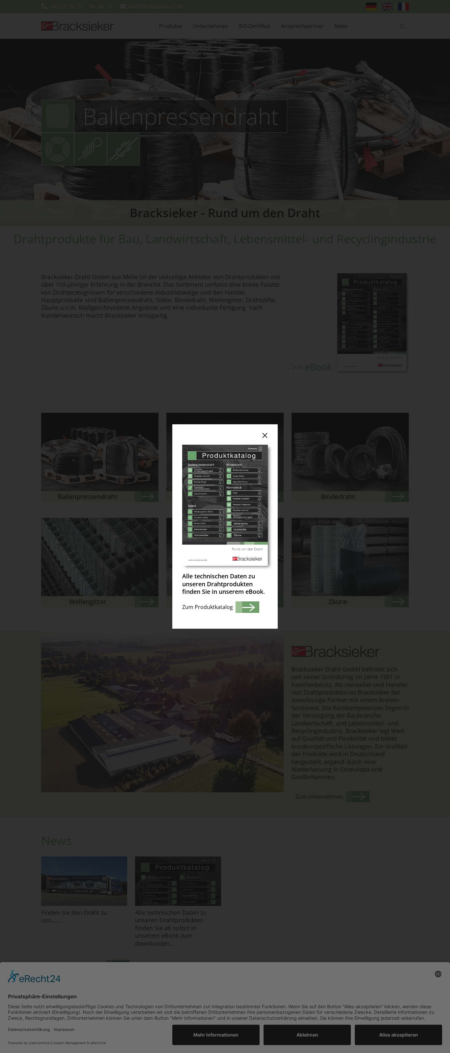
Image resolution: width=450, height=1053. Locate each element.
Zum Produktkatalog (207, 607)
